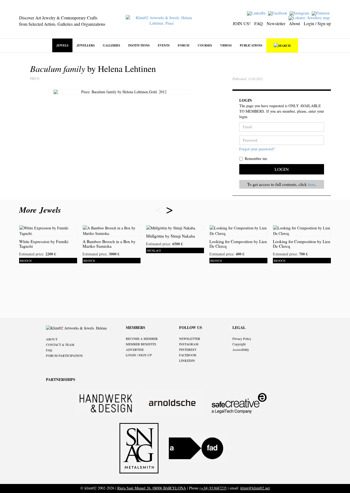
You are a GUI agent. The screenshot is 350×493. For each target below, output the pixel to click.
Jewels (62, 45)
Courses (205, 45)
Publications (251, 45)
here (311, 184)
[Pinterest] (321, 12)
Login (282, 169)
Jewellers (86, 45)
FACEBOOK (188, 355)
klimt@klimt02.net (255, 488)
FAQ (258, 23)
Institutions (139, 45)
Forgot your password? (257, 148)
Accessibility (240, 349)
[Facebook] (278, 12)
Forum (183, 45)
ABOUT (51, 339)
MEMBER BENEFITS (141, 344)
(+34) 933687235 (213, 488)
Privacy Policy (241, 338)
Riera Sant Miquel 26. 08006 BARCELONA (151, 488)
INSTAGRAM (189, 344)
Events (164, 45)
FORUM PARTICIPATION (64, 355)
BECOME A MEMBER (142, 338)
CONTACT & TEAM (60, 344)
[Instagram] (300, 12)
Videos (226, 45)
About (294, 23)
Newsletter (276, 23)
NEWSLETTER (189, 338)
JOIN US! (241, 23)
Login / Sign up (317, 23)
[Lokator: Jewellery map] (309, 17)
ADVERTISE (135, 349)
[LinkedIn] (257, 12)
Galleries (111, 45)
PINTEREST (187, 349)
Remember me (256, 158)
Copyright (239, 344)
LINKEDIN (187, 360)
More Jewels (41, 209)
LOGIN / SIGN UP (139, 355)
